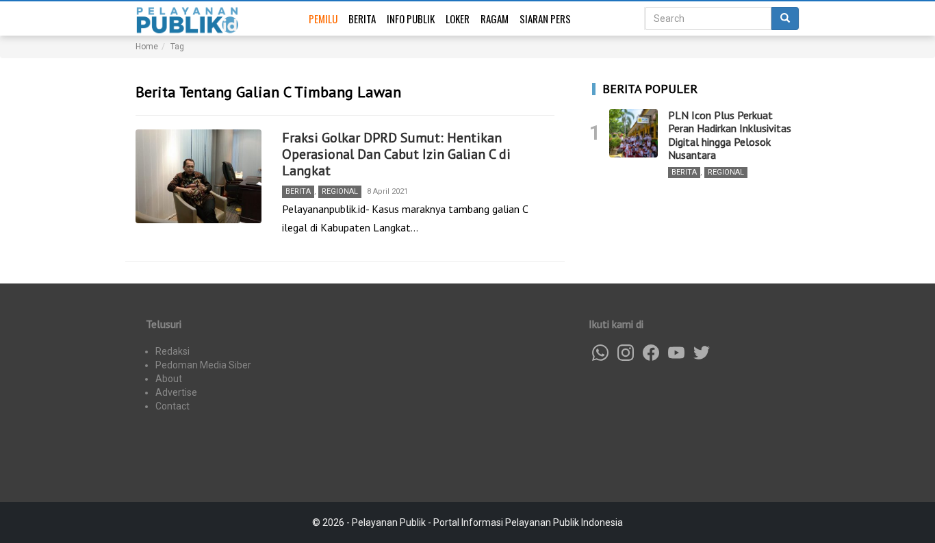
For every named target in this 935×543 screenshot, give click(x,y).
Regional (340, 191)
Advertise (176, 392)
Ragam (495, 18)
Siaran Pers (545, 18)
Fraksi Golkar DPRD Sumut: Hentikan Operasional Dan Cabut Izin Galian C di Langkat (396, 154)
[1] (633, 133)
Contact (172, 406)
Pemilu (323, 18)
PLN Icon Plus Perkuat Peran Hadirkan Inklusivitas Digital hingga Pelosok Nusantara (729, 135)
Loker (458, 18)
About (168, 378)
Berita (362, 18)
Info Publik (411, 18)
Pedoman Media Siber (203, 364)
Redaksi (172, 351)
